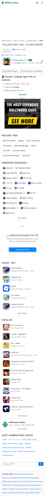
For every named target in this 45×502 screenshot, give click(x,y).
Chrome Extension (36, 481)
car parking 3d (11, 203)
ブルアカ (9, 183)
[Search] (41, 464)
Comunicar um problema (33, 71)
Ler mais (22, 95)
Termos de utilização (10, 478)
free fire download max (26, 451)
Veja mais (22, 218)
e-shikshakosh (7, 455)
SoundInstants (23, 485)
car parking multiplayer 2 (15, 193)
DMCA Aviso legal (9, 481)
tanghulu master (24, 168)
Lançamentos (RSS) (32, 493)
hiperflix (28, 447)
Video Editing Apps (21, 146)
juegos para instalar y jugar (12, 443)
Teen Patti (26, 155)
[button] (37, 2)
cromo (4, 439)
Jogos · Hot (9, 263)
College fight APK (13, 44)
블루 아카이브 (28, 198)
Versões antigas (11, 71)
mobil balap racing (29, 439)
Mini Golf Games (9, 141)
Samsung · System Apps (30, 489)
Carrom (33, 146)
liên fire (33, 193)
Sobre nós (28, 474)
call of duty (27, 178)
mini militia (22, 183)
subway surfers (12, 178)
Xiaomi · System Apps (10, 489)
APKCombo (6, 41)
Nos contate (22, 481)
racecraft (9, 168)
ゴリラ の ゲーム (14, 439)
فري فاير (9, 188)
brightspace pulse (9, 451)
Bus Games (7, 146)
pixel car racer (36, 183)
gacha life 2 (10, 213)
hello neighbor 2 (12, 208)
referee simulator (30, 208)
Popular (7, 320)
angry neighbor (11, 198)
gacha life (26, 173)
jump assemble (11, 173)
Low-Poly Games (18, 150)
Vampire (21, 141)
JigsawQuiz (35, 485)
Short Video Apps (33, 141)
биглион (27, 443)
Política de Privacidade (29, 478)
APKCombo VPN (9, 485)
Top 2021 (6, 150)
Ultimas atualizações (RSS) (12, 493)
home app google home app (13, 447)
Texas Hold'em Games (11, 155)
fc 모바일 (20, 188)
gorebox (25, 203)
